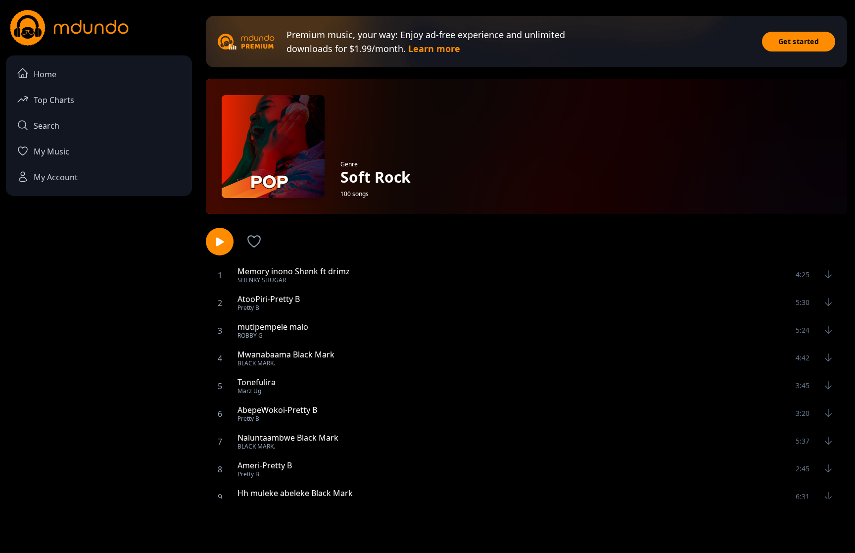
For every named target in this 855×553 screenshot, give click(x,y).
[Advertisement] (427, 525)
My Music (51, 151)
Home (45, 74)
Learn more (434, 48)
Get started (798, 41)
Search (46, 125)
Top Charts (54, 100)
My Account (56, 177)
